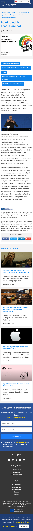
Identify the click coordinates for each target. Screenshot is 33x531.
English (20, 1)
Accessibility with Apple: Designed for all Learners (15, 348)
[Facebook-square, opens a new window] (9, 460)
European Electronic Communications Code (16, 68)
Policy (14, 12)
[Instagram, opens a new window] (16, 460)
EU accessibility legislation (10, 63)
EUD (8, 12)
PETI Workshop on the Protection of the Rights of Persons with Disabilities (16, 310)
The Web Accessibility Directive (12, 84)
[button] (30, 4)
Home (3, 12)
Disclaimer (16, 472)
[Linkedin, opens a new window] (20, 460)
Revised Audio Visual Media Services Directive (13, 78)
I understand (24, 526)
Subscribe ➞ (16, 436)
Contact (16, 494)
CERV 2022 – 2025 (16, 487)
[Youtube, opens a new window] (24, 460)
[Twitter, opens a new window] (13, 460)
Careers (16, 492)
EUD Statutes (16, 484)
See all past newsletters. (16, 418)
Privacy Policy (21, 442)
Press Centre (16, 489)
